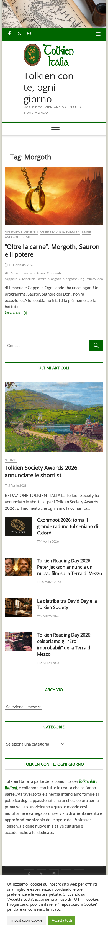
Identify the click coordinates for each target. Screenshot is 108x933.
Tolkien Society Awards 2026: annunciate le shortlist (42, 471)
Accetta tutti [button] (62, 920)
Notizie (10, 460)
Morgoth (54, 279)
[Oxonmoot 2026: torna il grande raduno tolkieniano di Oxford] (18, 526)
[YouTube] (66, 869)
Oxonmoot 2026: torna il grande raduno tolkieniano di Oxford (67, 526)
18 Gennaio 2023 (21, 265)
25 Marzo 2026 (50, 581)
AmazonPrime (34, 273)
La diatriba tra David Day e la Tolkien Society (67, 604)
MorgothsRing (73, 279)
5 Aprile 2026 (16, 485)
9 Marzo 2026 (49, 616)
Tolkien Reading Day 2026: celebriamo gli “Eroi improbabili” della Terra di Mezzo (64, 644)
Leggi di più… (20, 313)
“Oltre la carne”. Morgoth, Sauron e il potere (52, 250)
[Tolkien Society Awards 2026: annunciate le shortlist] (54, 417)
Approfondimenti (21, 231)
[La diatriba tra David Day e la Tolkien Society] (18, 607)
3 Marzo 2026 (49, 662)
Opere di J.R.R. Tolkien (60, 231)
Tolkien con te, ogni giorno (49, 87)
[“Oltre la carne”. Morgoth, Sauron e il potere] (54, 195)
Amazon (16, 273)
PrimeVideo (94, 279)
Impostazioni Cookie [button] (26, 920)
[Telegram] (79, 869)
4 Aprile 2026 (49, 541)
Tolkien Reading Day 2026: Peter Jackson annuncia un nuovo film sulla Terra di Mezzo (69, 567)
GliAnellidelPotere (33, 279)
